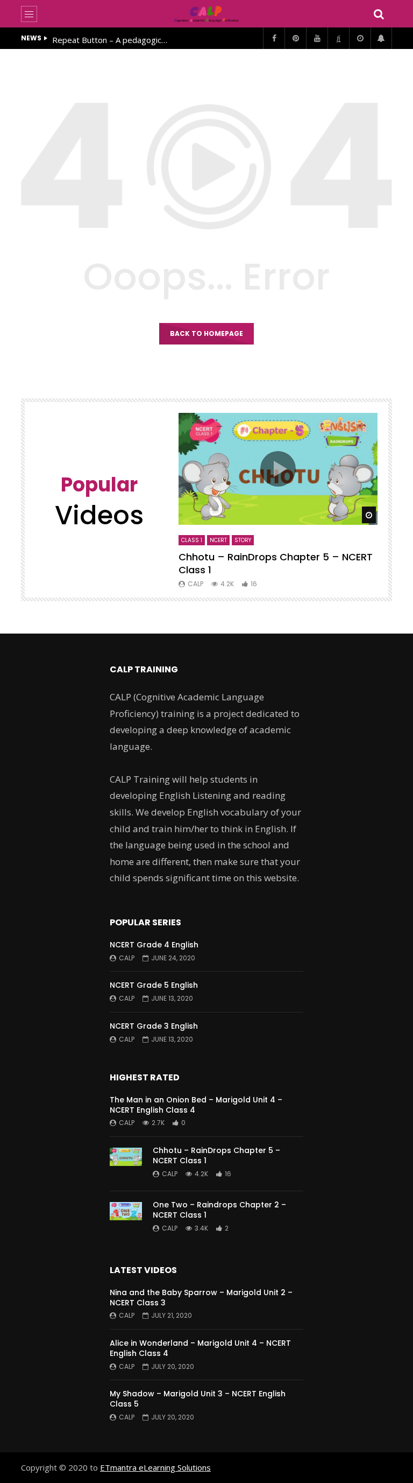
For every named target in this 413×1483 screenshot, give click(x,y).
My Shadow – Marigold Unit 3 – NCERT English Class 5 (198, 1398)
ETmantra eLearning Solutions (155, 1467)
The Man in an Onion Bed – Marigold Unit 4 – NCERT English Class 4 (196, 1104)
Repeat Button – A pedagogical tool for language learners (111, 39)
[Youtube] (316, 38)
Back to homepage (206, 333)
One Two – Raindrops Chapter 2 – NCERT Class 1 (219, 1209)
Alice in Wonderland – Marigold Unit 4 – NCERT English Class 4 (200, 1348)
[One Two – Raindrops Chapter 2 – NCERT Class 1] (126, 1218)
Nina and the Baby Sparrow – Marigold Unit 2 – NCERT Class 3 (201, 1297)
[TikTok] (338, 38)
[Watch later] (360, 38)
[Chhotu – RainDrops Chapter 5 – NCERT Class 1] (126, 1164)
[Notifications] (381, 38)
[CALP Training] (206, 14)
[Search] (378, 14)
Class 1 (191, 540)
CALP (195, 583)
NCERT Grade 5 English (154, 985)
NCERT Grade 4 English (154, 944)
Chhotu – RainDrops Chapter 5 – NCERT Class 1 (276, 563)
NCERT (218, 540)
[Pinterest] (295, 38)
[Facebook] (273, 38)
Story (242, 540)
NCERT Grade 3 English (154, 1026)
